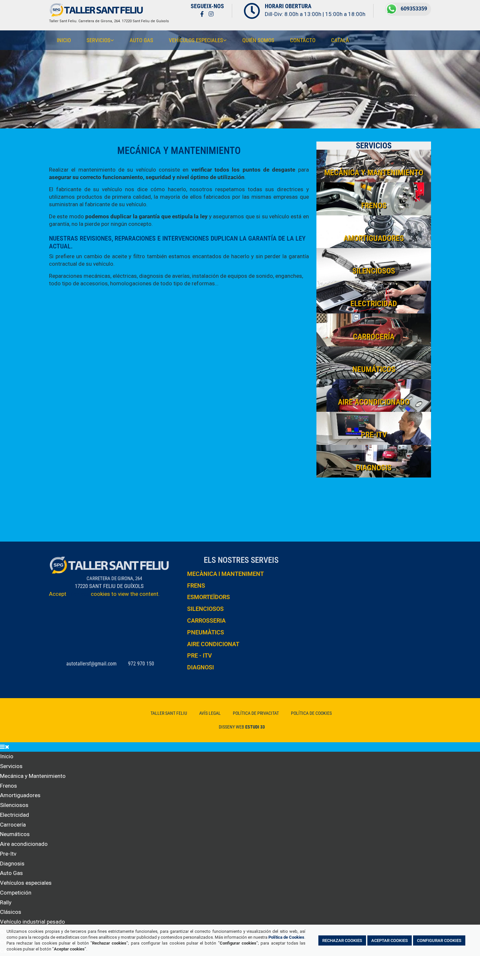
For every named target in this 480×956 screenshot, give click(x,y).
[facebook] (202, 14)
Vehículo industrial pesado (32, 921)
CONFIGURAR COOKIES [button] (439, 940)
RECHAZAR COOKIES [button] (342, 940)
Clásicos (10, 912)
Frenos (8, 785)
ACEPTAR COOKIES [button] (389, 940)
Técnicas (78, 594)
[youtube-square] (221, 14)
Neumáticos (15, 834)
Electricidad (14, 815)
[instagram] (211, 14)
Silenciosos (14, 805)
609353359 (414, 9)
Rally (5, 902)
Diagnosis (12, 863)
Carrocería (13, 824)
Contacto (302, 40)
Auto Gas (141, 40)
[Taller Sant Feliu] (96, 15)
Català (340, 40)
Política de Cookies (286, 937)
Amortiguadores (20, 795)
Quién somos (258, 40)
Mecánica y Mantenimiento (33, 776)
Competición (15, 892)
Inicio (64, 40)
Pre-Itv (8, 853)
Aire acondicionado (24, 844)
